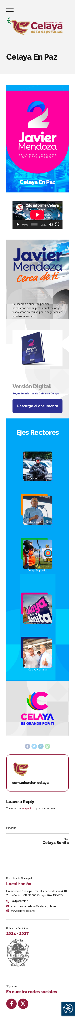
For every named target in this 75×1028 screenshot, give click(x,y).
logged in (26, 808)
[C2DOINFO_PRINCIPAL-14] (37, 664)
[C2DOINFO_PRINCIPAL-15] (37, 565)
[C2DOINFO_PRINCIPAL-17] (37, 719)
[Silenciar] (51, 224)
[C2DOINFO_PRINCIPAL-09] (37, 406)
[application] (37, 215)
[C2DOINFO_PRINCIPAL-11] (37, 472)
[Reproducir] (18, 224)
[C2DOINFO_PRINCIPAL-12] (37, 615)
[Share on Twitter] (34, 746)
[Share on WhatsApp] (47, 746)
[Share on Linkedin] (41, 746)
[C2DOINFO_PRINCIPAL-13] (37, 516)
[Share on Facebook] (27, 746)
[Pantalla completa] (57, 224)
